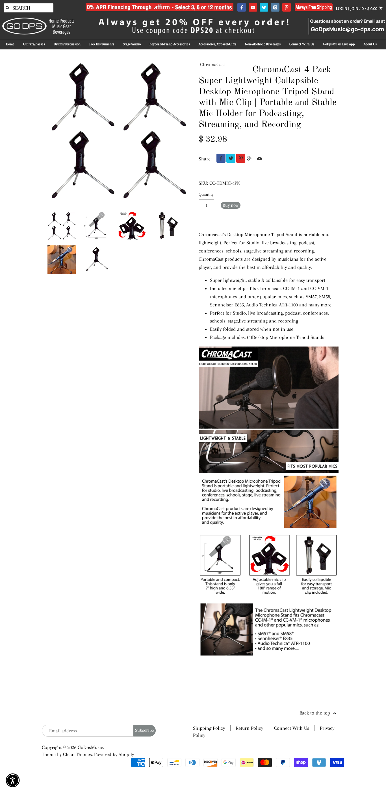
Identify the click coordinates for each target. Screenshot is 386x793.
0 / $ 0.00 (370, 8)
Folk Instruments (101, 44)
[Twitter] (264, 7)
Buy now (230, 205)
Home (10, 44)
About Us (370, 44)
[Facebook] (241, 7)
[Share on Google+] (249, 159)
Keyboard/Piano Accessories (169, 44)
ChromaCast (212, 64)
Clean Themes (77, 754)
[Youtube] (253, 7)
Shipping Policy (209, 728)
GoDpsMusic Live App (339, 44)
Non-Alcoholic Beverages (263, 44)
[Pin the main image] (239, 159)
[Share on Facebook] (219, 159)
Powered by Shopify (114, 754)
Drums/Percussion (67, 44)
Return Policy (249, 728)
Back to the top (315, 713)
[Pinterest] (286, 7)
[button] (13, 780)
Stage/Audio (132, 44)
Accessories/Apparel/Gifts (217, 44)
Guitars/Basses (34, 44)
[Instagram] (275, 7)
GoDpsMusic (90, 747)
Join (354, 8)
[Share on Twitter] (229, 159)
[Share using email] (259, 159)
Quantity (206, 194)
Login (341, 8)
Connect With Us (301, 44)
